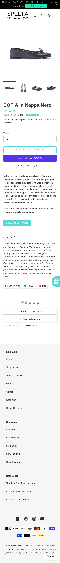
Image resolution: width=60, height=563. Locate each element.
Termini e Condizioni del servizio (22, 483)
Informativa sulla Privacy (18, 491)
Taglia (6, 133)
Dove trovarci (13, 462)
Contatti (10, 391)
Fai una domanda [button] (31, 319)
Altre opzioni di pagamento (30, 165)
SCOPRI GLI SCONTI (36, 6)
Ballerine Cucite (14, 437)
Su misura (11, 445)
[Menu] (55, 15)
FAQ (8, 383)
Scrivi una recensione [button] (31, 311)
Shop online (12, 367)
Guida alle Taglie (14, 375)
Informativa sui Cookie (17, 499)
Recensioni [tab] (9, 325)
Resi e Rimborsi (14, 408)
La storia (10, 429)
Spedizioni (11, 400)
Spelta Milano (16, 546)
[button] (7, 554)
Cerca (9, 359)
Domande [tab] (29, 325)
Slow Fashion (13, 453)
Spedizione (25, 119)
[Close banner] (57, 4)
